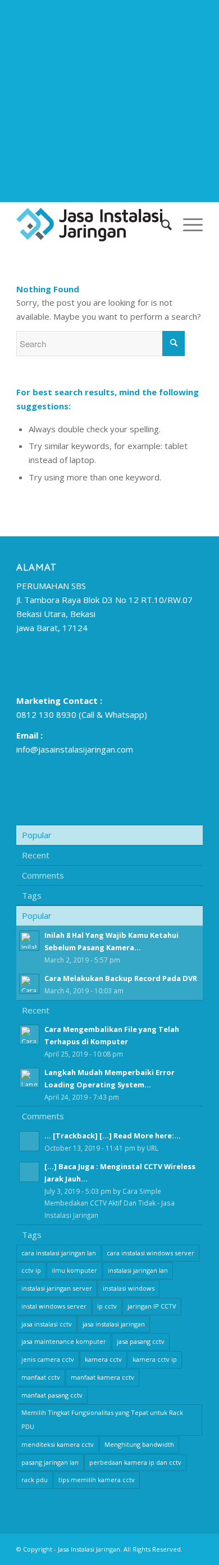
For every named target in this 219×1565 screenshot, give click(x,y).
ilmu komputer (74, 1270)
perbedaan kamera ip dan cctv (135, 1462)
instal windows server (53, 1306)
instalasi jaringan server (56, 1288)
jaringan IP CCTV (151, 1306)
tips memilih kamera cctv (96, 1479)
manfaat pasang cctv (52, 1395)
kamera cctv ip (155, 1359)
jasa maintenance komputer (63, 1341)
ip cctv (107, 1306)
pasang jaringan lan (50, 1462)
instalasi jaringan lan (138, 1270)
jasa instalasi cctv (46, 1324)
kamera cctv (103, 1359)
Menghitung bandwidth (139, 1444)
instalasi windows (128, 1288)
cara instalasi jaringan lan (58, 1253)
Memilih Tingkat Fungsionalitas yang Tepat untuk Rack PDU (102, 1419)
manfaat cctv (40, 1377)
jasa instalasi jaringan (114, 1324)
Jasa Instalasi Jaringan (89, 1549)
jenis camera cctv (47, 1359)
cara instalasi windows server (150, 1253)
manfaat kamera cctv (102, 1377)
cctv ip (31, 1270)
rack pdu (34, 1479)
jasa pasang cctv (141, 1341)
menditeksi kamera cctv (57, 1444)
